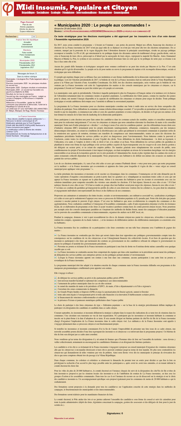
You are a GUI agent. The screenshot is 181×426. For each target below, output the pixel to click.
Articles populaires (27, 27)
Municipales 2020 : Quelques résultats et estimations (26, 88)
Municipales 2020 (27, 60)
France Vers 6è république (27, 40)
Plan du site (27, 25)
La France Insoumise (27, 116)
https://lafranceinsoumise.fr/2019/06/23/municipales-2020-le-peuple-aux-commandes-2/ (107, 31)
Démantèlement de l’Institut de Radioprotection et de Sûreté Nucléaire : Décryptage (26, 135)
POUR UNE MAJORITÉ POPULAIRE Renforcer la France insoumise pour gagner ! (25, 126)
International (27, 44)
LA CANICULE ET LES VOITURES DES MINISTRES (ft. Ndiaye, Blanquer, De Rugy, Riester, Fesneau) (27, 110)
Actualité (27, 42)
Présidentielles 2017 (27, 63)
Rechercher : (11, 36)
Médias (27, 57)
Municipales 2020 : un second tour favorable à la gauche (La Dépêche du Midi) (24, 91)
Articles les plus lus (27, 29)
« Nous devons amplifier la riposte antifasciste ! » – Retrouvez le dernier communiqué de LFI (26, 120)
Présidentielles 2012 (27, 65)
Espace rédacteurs (27, 31)
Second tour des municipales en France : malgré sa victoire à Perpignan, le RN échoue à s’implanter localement (26, 98)
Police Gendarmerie (27, 55)
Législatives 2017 (27, 67)
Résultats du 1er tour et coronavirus (20, 94)
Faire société (27, 53)
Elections (27, 50)
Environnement (27, 47)
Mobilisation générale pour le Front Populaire (23, 123)
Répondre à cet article (64, 418)
